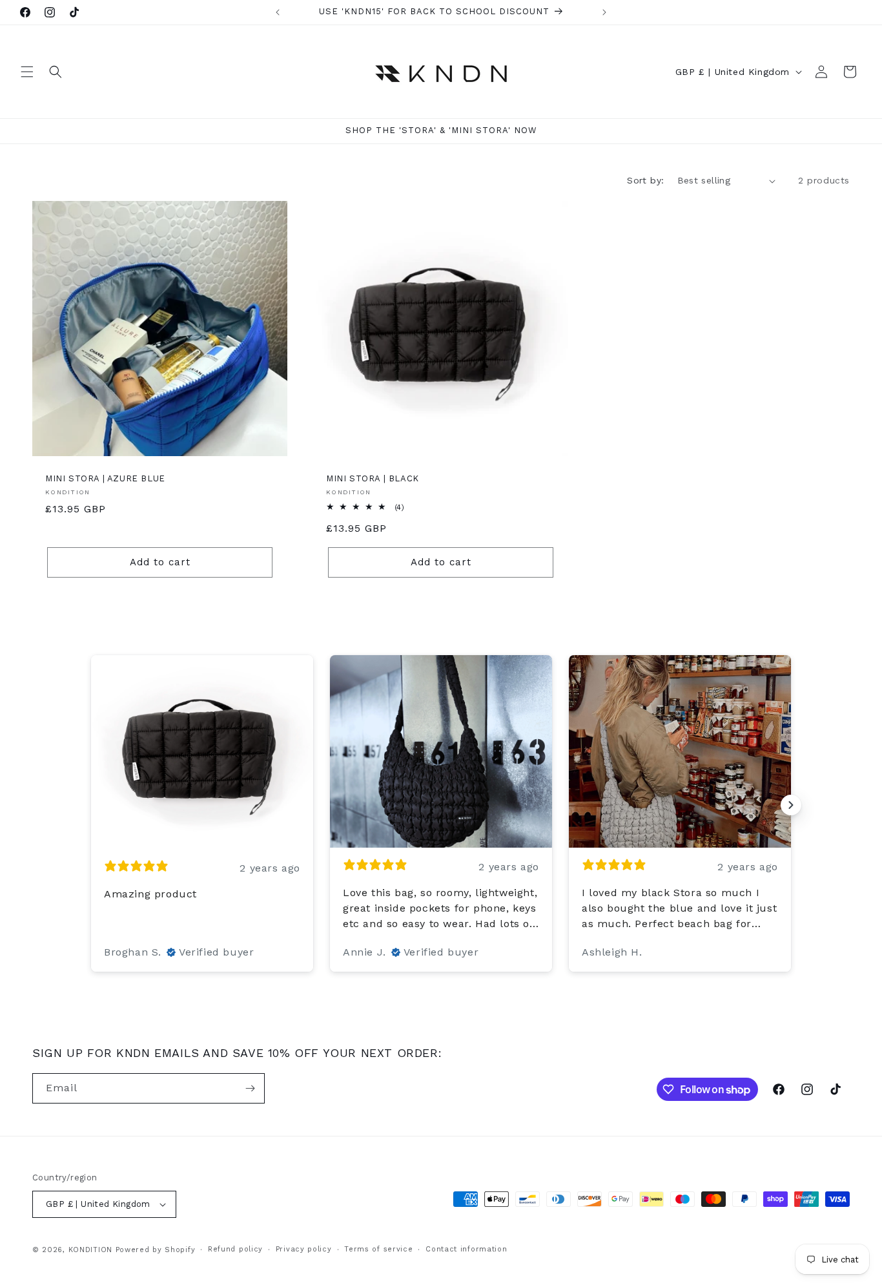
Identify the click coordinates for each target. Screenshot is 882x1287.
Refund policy (235, 1249)
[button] (27, 72)
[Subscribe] (250, 1088)
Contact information (466, 1249)
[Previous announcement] (277, 12)
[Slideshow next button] (791, 805)
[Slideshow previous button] (91, 805)
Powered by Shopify (156, 1250)
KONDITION (90, 1250)
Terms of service (378, 1249)
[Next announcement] (604, 12)
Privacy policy (304, 1249)
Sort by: (645, 180)
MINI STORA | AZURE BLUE (105, 478)
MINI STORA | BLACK (372, 478)
